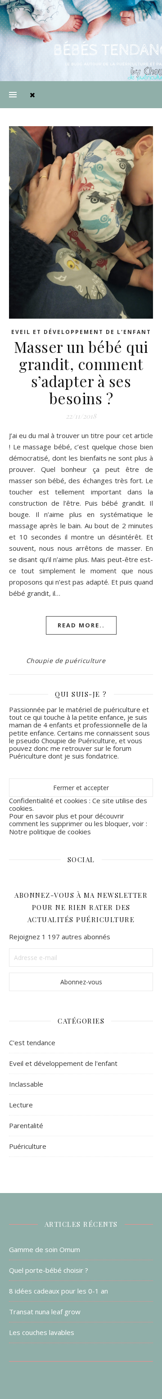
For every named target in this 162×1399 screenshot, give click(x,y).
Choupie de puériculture (66, 660)
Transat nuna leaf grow (45, 1311)
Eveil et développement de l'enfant (81, 332)
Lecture (21, 1104)
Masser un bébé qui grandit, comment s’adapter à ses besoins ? (81, 372)
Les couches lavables (41, 1332)
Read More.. (81, 625)
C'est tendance (32, 1042)
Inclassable (26, 1083)
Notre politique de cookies (50, 831)
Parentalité (26, 1125)
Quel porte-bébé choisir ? (48, 1270)
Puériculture (27, 1146)
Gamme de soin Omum (44, 1249)
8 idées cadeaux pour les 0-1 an (58, 1290)
